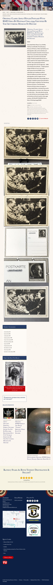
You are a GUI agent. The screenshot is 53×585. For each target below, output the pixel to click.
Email (38, 119)
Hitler (46, 109)
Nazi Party (37, 112)
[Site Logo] (3, 5)
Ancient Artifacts (6, 331)
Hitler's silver (29, 110)
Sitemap (20, 579)
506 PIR (40, 106)
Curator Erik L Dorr (7, 544)
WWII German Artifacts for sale (40, 113)
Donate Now (8, 557)
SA (42, 112)
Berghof (43, 108)
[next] (48, 29)
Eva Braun (33, 109)
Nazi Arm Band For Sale (43, 110)
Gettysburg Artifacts (7, 337)
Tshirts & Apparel (6, 349)
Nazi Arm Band (36, 110)
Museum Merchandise (7, 339)
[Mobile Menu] (50, 4)
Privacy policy (26, 579)
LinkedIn (33, 119)
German (36, 109)
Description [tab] (7, 123)
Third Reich (46, 112)
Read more (12, 410)
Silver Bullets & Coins (7, 347)
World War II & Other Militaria (36, 105)
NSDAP (40, 112)
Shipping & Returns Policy (35, 579)
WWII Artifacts (32, 113)
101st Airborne (36, 106)
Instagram (37, 501)
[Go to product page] (8, 413)
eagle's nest (29, 109)
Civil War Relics (6, 335)
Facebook (28, 119)
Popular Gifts (6, 343)
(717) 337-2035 (6, 506)
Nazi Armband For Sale (31, 112)
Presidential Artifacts (7, 345)
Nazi (32, 110)
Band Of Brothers (39, 108)
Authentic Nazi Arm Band (31, 108)
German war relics (41, 109)
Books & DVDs (6, 333)
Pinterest (35, 119)
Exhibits (5, 546)
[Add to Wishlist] (13, 420)
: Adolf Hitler (31, 106)
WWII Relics (29, 114)
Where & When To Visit (8, 542)
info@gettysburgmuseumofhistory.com (10, 507)
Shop (5, 553)
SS (43, 112)
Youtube (35, 501)
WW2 (28, 113)
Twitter (30, 119)
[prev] (46, 29)
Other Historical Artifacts (8, 341)
